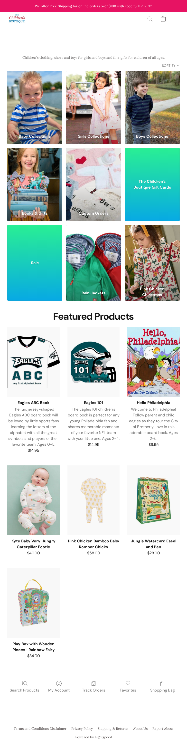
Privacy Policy (82, 728)
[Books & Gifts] (34, 177)
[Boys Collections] (152, 100)
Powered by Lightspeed (93, 737)
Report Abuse (163, 728)
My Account (59, 690)
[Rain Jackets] (93, 254)
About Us (140, 728)
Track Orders (93, 690)
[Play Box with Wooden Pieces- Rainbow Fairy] (33, 603)
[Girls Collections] (93, 100)
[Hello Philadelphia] (153, 362)
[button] (17, 19)
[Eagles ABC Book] (33, 362)
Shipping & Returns (113, 728)
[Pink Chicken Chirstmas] (152, 254)
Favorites (128, 690)
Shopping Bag (162, 690)
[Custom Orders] (93, 177)
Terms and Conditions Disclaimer (40, 728)
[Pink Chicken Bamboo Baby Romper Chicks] (93, 500)
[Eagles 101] (93, 362)
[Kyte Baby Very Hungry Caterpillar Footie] (33, 500)
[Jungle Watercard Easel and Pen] (153, 500)
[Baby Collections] (34, 100)
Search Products (24, 690)
